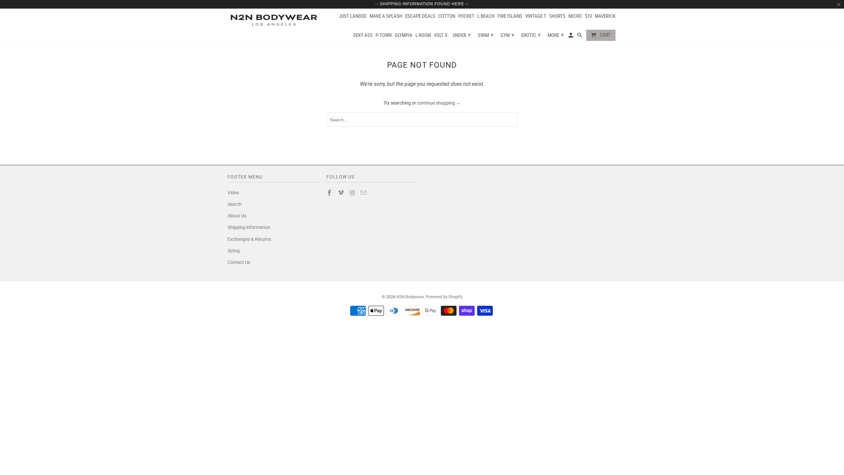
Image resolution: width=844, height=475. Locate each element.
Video (233, 192)
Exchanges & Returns (249, 239)
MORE (556, 34)
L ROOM (423, 35)
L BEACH (486, 16)
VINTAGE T (535, 16)
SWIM (486, 34)
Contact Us (238, 262)
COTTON (446, 16)
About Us (236, 215)
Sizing (233, 250)
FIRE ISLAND (509, 16)
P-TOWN (384, 35)
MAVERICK (605, 16)
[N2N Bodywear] (273, 20)
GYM (507, 34)
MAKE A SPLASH (386, 16)
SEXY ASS (363, 35)
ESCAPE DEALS (420, 16)
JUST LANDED (353, 16)
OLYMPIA (403, 35)
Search (234, 204)
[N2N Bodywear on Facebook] (330, 192)
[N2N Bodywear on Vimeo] (341, 192)
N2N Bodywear (410, 296)
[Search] (580, 36)
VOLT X (440, 35)
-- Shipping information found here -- (422, 4)
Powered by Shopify (444, 296)
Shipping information (248, 227)
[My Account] (571, 36)
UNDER (462, 34)
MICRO (575, 16)
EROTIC (531, 34)
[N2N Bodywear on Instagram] (353, 192)
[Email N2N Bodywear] (364, 192)
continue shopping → (439, 103)
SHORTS (557, 16)
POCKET (466, 16)
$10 (588, 16)
